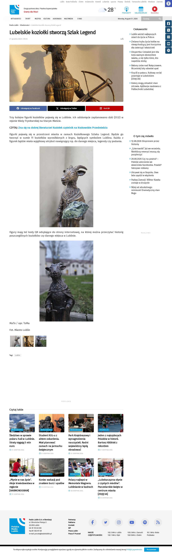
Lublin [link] (62, 2)
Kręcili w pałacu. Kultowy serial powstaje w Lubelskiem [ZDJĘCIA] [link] (146, 75)
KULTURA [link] (47, 19)
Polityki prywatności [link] (134, 550)
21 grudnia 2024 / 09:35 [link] (18, 39)
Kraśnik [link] (98, 2)
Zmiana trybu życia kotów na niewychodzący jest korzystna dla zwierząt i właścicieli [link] (146, 44)
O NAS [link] (79, 19)
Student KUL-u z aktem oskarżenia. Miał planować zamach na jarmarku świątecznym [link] (50, 442)
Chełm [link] (81, 2)
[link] (168, 3)
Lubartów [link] (105, 2)
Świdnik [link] (127, 2)
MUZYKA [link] (38, 19)
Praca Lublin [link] (73, 531)
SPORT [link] (27, 19)
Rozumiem (151, 550)
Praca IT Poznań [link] (74, 534)
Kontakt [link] (71, 525)
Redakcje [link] (104, 430)
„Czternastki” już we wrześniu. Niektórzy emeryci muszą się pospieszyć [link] (146, 151)
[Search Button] (160, 18)
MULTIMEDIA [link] (68, 19)
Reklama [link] (71, 522)
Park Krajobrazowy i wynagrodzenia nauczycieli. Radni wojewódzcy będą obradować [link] (79, 442)
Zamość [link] (160, 2)
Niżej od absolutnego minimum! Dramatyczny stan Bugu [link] (145, 190)
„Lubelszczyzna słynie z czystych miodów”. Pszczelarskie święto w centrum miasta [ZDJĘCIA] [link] (110, 487)
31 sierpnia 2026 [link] (17, 450)
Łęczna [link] (113, 2)
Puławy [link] (120, 2)
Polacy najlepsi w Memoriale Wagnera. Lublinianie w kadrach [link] (80, 483)
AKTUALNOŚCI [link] (16, 19)
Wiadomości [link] (17, 430)
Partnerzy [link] (72, 520)
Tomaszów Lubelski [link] (139, 2)
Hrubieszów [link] (89, 2)
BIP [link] (69, 528)
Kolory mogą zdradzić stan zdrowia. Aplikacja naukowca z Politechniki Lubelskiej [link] (146, 86)
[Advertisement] (66, 380)
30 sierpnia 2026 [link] (47, 487)
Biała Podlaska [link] (71, 2)
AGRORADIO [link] (57, 19)
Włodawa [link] (151, 2)
